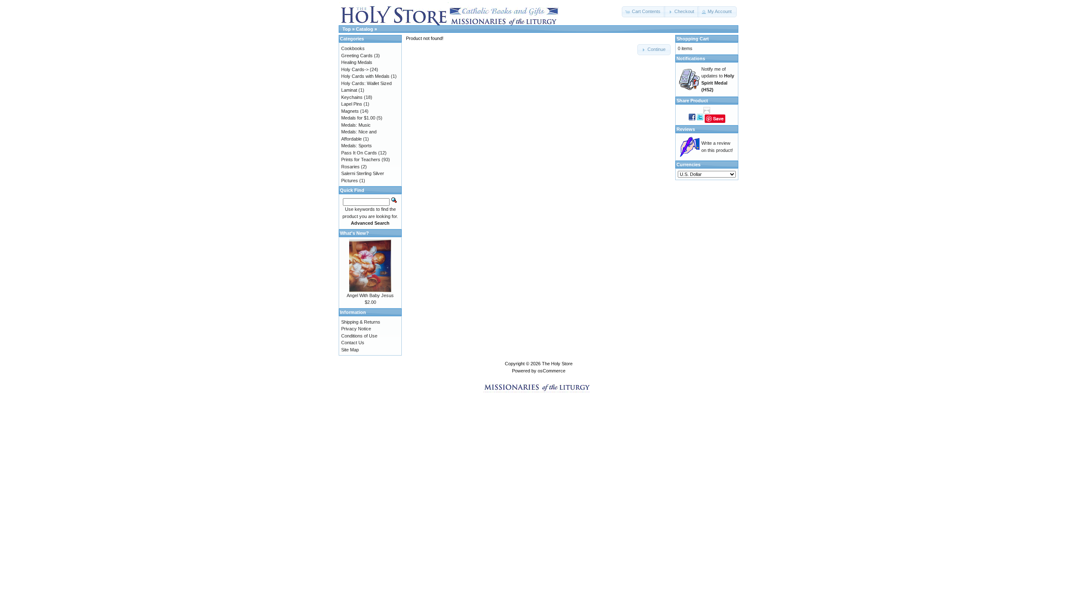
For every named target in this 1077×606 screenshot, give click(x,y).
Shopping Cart (692, 38)
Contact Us (352, 342)
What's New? (354, 233)
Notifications (690, 58)
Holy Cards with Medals (365, 76)
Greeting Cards (357, 55)
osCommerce (551, 370)
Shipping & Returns (360, 321)
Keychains (352, 97)
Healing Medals (356, 62)
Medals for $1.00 (358, 117)
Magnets (350, 111)
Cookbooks (353, 48)
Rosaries (350, 166)
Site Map (350, 349)
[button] (644, 11)
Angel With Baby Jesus (370, 295)
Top (346, 29)
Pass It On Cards (359, 152)
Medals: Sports (356, 145)
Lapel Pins (351, 103)
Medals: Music (356, 125)
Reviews (685, 129)
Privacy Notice (356, 328)
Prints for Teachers (360, 159)
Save (718, 118)
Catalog (364, 29)
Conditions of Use (359, 335)
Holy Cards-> (355, 69)
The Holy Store (557, 363)
